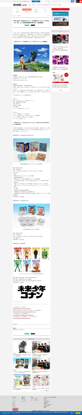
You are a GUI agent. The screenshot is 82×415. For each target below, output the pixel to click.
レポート (45, 9)
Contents (29, 4)
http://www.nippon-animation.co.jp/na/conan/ (22, 308)
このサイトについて (47, 401)
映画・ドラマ (48, 4)
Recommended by (43, 390)
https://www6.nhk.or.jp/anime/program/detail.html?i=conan (24, 311)
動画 (17, 11)
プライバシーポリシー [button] (15, 413)
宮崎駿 (22, 329)
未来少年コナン (16, 329)
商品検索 (35, 1)
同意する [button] (78, 413)
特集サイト (34, 4)
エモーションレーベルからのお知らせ (50, 397)
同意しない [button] (73, 413)
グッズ (45, 11)
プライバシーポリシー (47, 404)
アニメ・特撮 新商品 (34, 398)
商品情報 (45, 398)
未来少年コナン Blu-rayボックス (21, 200)
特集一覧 (26, 11)
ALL (17, 9)
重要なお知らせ (46, 400)
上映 (52, 4)
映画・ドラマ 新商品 (34, 400)
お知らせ (55, 4)
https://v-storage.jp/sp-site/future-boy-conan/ (21, 318)
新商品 (32, 397)
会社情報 (59, 4)
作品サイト (23, 398)
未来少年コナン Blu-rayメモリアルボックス (23, 135)
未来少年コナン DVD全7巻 (19, 243)
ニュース (26, 9)
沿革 (44, 407)
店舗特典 (36, 11)
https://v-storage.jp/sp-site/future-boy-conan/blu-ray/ (23, 315)
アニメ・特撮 (43, 4)
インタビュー (36, 9)
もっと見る (60, 27)
